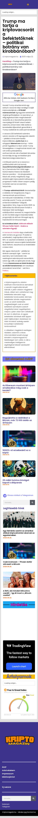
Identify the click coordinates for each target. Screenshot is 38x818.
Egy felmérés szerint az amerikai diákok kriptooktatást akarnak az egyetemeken (19, 533)
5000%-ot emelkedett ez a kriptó (16, 451)
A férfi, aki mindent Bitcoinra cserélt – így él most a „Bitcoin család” (17, 593)
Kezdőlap (7, 61)
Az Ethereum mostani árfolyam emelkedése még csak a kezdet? (19, 388)
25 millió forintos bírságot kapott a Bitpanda (16, 481)
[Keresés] (32, 502)
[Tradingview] (19, 656)
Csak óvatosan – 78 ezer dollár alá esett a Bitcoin (17, 563)
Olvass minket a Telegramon (20, 495)
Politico (5, 270)
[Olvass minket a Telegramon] (5, 496)
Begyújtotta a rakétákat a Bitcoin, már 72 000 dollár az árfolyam (17, 420)
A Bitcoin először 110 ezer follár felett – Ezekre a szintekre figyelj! (18, 226)
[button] (28, 4)
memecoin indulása (12, 232)
